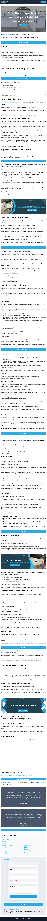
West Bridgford (27, 844)
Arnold (3, 849)
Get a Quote (22, 24)
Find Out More (23, 433)
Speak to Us (23, 531)
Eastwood (30, 775)
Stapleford (26, 841)
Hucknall (15, 775)
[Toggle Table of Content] (12, 47)
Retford (25, 852)
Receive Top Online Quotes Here (23, 779)
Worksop (26, 848)
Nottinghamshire (5, 853)
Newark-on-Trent (27, 850)
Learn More (23, 247)
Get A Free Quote (23, 830)
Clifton (25, 846)
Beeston (26, 842)
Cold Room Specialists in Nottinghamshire (10, 102)
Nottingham (4, 851)
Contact (43, 2)
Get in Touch (23, 161)
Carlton (25, 839)
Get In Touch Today (23, 42)
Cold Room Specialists (7, 34)
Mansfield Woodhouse (23, 775)
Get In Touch (23, 904)
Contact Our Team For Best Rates (23, 78)
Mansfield (11, 775)
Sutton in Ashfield (4, 775)
